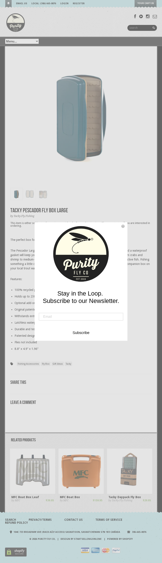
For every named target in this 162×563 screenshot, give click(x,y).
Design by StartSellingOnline (81, 539)
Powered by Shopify (120, 539)
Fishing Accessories (28, 364)
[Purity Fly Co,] (15, 22)
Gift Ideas (58, 364)
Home (8, 4)
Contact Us (73, 519)
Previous (13, 120)
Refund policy (16, 522)
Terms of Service (108, 519)
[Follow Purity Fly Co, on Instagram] (148, 16)
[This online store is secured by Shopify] (16, 556)
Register (79, 3)
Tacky (68, 364)
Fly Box (46, 364)
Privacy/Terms (40, 519)
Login (64, 3)
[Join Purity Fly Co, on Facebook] (135, 16)
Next (149, 120)
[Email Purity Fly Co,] (155, 16)
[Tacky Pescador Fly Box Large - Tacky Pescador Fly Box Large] (81, 116)
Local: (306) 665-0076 (43, 3)
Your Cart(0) (146, 3)
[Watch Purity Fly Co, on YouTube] (141, 16)
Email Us (21, 3)
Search (10, 519)
